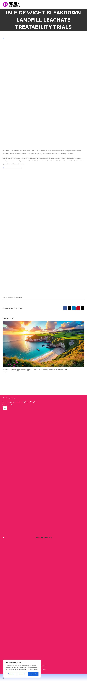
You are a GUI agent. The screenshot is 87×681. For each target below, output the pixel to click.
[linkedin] (9, 678)
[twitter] (6, 678)
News (20, 297)
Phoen (5, 297)
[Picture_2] (12, 167)
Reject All (22, 674)
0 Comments (16, 371)
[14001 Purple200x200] (43, 537)
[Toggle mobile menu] (83, 5)
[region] (22, 669)
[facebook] (3, 678)
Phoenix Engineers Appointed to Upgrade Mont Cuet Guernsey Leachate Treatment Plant (35, 370)
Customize (11, 674)
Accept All (33, 674)
